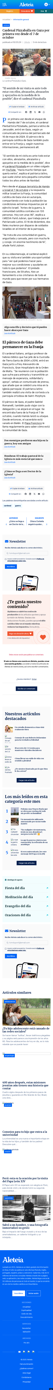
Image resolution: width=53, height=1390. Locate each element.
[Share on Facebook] (26, 112)
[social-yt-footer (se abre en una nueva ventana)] (19, 1352)
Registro (9, 11)
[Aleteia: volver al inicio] (26, 4)
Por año (26, 1343)
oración (8, 1151)
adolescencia (10, 1001)
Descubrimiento (26, 1317)
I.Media (27, 42)
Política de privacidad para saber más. (25, 560)
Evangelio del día (18, 906)
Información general (21, 19)
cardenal (7, 505)
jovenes (8, 1105)
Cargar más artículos (27, 780)
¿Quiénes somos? (26, 1368)
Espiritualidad (26, 1310)
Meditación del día (19, 897)
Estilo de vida (27, 1314)
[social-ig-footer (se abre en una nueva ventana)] (33, 1352)
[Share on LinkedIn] (31, 112)
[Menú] (9, 4)
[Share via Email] (39, 112)
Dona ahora (25, 11)
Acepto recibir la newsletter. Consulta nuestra (25, 560)
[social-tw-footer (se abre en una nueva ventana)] (29, 1352)
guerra (18, 505)
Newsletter (26, 1328)
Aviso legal (27, 1373)
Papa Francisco (33, 423)
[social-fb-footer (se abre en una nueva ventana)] (24, 1352)
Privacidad (26, 1382)
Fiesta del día (15, 888)
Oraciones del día (18, 915)
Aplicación (26, 1332)
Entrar (34, 679)
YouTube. (11, 169)
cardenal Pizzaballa (15, 166)
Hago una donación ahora (19, 633)
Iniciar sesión (34, 1293)
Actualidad (6, 19)
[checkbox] (5, 559)
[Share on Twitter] (35, 112)
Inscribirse (11, 566)
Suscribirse (18, 1293)
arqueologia (9, 1055)
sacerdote (9, 1198)
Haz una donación (26, 1364)
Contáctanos (26, 1377)
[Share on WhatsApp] (44, 112)
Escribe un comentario (26, 688)
